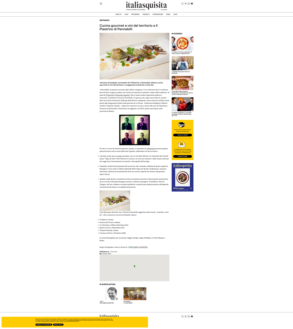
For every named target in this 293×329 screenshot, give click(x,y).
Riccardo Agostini (123, 95)
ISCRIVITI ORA (182, 156)
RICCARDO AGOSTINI (138, 247)
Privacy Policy (58, 325)
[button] (134, 266)
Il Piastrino (110, 95)
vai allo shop (182, 135)
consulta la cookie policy (75, 320)
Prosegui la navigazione (43, 325)
